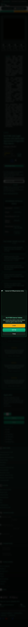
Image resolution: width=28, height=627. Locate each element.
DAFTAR (14, 330)
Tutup (14, 334)
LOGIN (14, 325)
